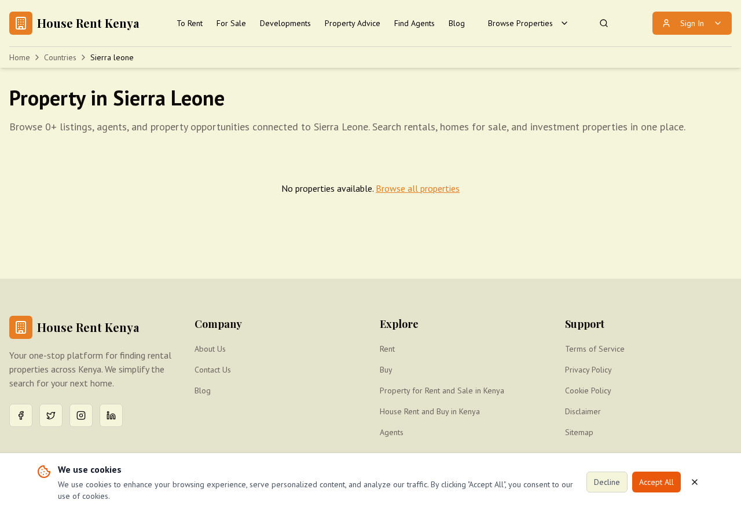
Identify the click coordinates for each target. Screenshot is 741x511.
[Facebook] (20, 415)
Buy (386, 369)
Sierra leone (112, 57)
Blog (457, 23)
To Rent (190, 23)
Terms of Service (595, 349)
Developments (285, 23)
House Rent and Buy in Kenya (430, 411)
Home (19, 57)
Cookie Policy (588, 390)
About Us (210, 349)
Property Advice (352, 23)
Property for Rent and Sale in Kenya (442, 390)
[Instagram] (81, 415)
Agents (391, 432)
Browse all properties (418, 188)
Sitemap (579, 432)
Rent (387, 349)
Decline (607, 482)
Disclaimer (583, 411)
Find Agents (414, 23)
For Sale (231, 23)
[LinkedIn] (111, 415)
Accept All (656, 482)
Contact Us (213, 369)
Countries (60, 57)
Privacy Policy (588, 369)
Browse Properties (520, 23)
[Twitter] (51, 415)
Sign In (692, 23)
